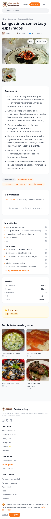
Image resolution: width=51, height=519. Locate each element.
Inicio (4, 19)
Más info (5, 515)
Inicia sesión (10, 199)
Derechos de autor (9, 495)
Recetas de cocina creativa (14, 184)
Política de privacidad (11, 479)
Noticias (5, 450)
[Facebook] (7, 420)
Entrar (25, 4)
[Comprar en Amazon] (46, 227)
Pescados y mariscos (25, 19)
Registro (34, 4)
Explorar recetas (8, 430)
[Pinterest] (11, 420)
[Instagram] (3, 420)
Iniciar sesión (7, 468)
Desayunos (6, 438)
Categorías (12, 19)
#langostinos (8, 180)
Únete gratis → (8, 464)
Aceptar (14, 515)
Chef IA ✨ (6, 446)
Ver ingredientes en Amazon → (17, 270)
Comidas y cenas (36, 184)
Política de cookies (9, 483)
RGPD (4, 491)
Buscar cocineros (9, 460)
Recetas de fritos (25, 180)
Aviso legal (6, 487)
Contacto (5, 499)
